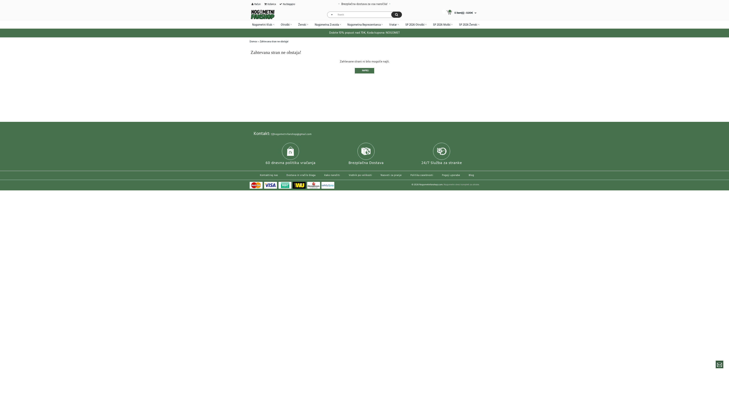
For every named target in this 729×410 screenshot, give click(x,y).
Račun (257, 4)
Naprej (365, 70)
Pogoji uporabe (451, 175)
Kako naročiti (332, 175)
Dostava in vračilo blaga (301, 175)
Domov (253, 41)
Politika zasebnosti (421, 175)
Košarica (271, 4)
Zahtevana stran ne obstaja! (274, 41)
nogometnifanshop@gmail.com (293, 134)
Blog (471, 175)
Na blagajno (289, 4)
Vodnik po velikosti (360, 175)
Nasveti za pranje (391, 175)
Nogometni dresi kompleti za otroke (461, 184)
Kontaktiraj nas (269, 175)
